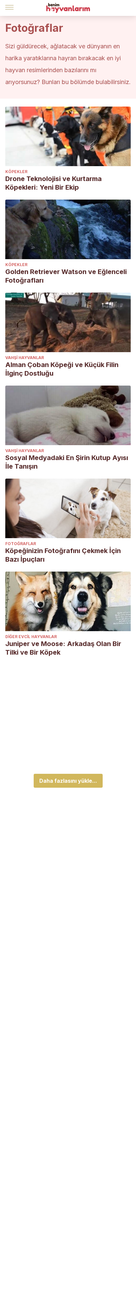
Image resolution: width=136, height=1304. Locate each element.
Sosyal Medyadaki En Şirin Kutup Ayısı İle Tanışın (66, 462)
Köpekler (16, 171)
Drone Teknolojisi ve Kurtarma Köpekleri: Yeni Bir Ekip (53, 183)
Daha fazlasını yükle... (68, 780)
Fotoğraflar (20, 543)
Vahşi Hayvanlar (24, 357)
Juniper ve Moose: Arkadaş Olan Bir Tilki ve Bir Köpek (63, 648)
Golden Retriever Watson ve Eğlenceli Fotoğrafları (66, 276)
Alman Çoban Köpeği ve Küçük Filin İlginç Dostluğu (62, 369)
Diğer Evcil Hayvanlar (31, 636)
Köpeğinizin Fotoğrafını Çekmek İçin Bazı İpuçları (63, 555)
